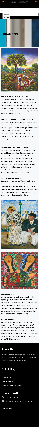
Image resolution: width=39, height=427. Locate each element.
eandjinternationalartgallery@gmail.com (19, 401)
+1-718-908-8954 (12, 397)
